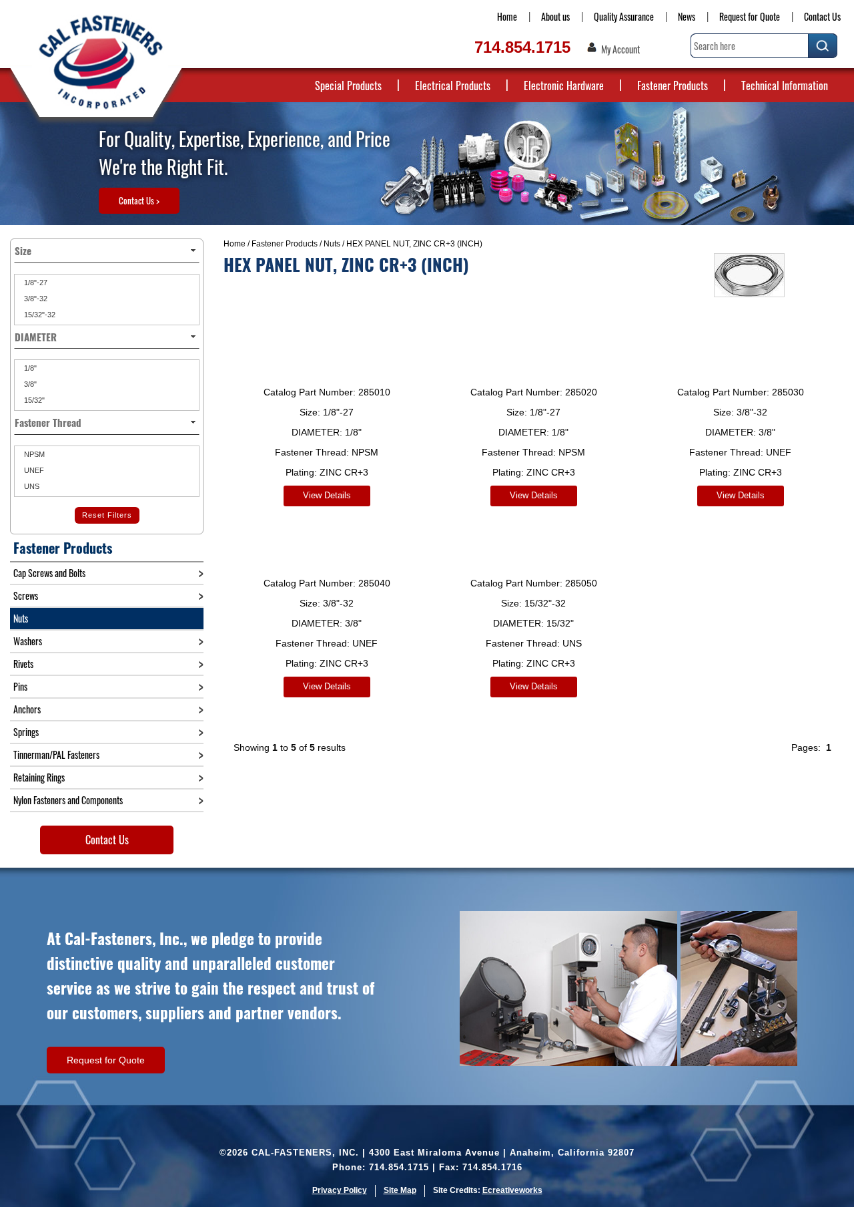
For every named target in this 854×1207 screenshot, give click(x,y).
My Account (620, 49)
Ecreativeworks (512, 1190)
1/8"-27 (34, 283)
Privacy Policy (339, 1190)
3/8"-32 (34, 299)
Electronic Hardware (564, 85)
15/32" (33, 400)
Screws (25, 595)
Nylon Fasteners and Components (68, 800)
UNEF (33, 470)
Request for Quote (749, 16)
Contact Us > (139, 200)
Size (23, 250)
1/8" (29, 368)
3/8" (29, 384)
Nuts (332, 243)
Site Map (400, 1190)
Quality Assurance (624, 16)
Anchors (27, 709)
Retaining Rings (39, 777)
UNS (30, 486)
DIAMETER (36, 336)
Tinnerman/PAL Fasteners (56, 754)
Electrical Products (452, 85)
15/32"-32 (38, 315)
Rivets (23, 664)
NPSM (33, 454)
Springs (26, 732)
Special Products (348, 85)
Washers (27, 641)
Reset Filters (107, 515)
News (686, 16)
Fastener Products (672, 85)
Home (507, 16)
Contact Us (822, 16)
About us (555, 16)
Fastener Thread (48, 422)
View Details (327, 495)
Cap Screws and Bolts (49, 573)
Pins (20, 686)
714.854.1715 (522, 47)
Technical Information (784, 85)
